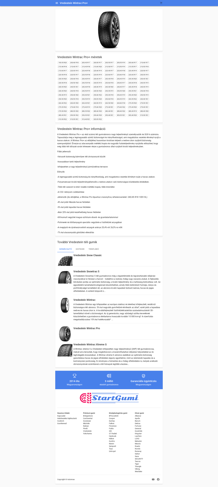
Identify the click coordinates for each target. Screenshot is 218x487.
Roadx (137, 446)
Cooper (112, 418)
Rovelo (137, 449)
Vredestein (87, 431)
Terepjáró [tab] (94, 249)
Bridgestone (88, 416)
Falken (111, 423)
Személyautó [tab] (65, 249)
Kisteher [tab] (80, 249)
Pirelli (85, 428)
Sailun (137, 454)
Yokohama (87, 434)
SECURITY (139, 459)
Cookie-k (60, 421)
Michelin (86, 423)
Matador (138, 441)
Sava (137, 456)
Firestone (112, 426)
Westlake (138, 471)
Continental (87, 418)
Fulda (111, 428)
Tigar (137, 464)
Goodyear (87, 421)
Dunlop (112, 421)
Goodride (138, 431)
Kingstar (138, 434)
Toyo (111, 449)
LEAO (137, 439)
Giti (110, 431)
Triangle (138, 466)
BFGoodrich (114, 416)
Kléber (111, 439)
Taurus (137, 461)
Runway (138, 451)
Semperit (112, 446)
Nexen (111, 444)
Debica (137, 423)
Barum (137, 421)
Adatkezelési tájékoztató (67, 418)
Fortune (138, 426)
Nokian (86, 426)
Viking (137, 469)
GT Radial (113, 434)
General (138, 428)
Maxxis (138, 444)
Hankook (112, 436)
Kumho (112, 441)
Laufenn (138, 436)
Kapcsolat (61, 416)
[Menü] (57, 3)
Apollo (137, 418)
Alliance (138, 416)
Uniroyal (112, 451)
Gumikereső (62, 423)
